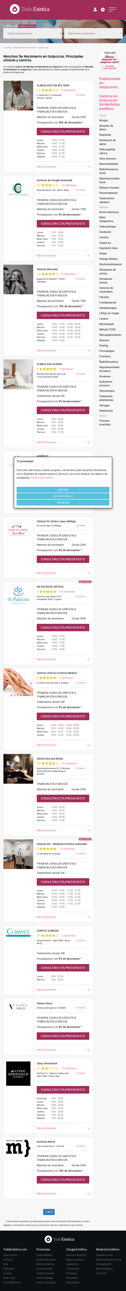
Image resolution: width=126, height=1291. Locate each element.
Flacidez (104, 297)
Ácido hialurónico (109, 212)
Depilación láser (108, 248)
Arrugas (103, 120)
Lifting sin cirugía (109, 313)
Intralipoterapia (107, 308)
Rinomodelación (108, 192)
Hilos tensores (107, 158)
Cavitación (105, 232)
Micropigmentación (110, 334)
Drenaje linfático (108, 258)
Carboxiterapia (107, 226)
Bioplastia (105, 134)
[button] (63, 167)
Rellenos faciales (109, 187)
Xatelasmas (106, 410)
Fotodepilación (107, 302)
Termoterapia (106, 390)
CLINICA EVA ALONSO (49, 364)
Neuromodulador (108, 163)
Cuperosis (105, 242)
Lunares (103, 318)
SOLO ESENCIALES (63, 496)
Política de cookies (42, 477)
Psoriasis (104, 356)
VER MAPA (80, 95)
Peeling (103, 345)
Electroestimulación (110, 264)
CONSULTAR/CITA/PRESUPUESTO (63, 131)
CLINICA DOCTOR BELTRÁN (53, 85)
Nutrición (104, 340)
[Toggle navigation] (112, 9)
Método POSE (107, 329)
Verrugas (104, 405)
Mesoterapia (106, 324)
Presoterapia (106, 351)
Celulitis (104, 237)
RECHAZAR (63, 502)
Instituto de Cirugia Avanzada (54, 180)
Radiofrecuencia (108, 361)
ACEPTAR (63, 490)
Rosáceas (105, 376)
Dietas (103, 253)
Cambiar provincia (27, 26)
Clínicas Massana (47, 269)
